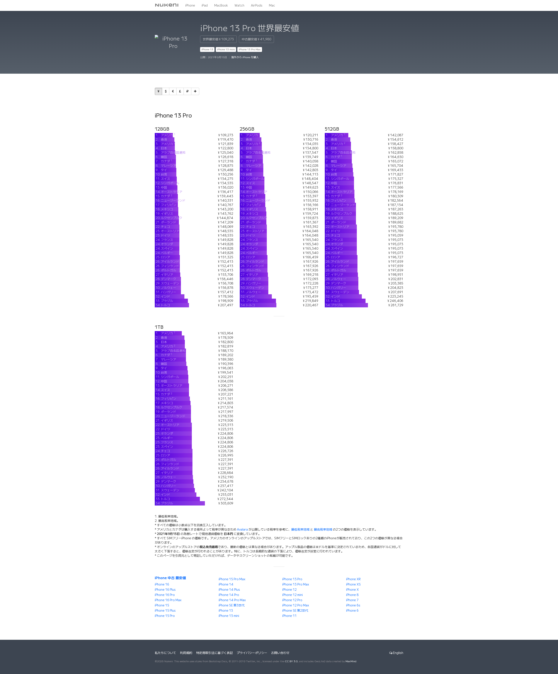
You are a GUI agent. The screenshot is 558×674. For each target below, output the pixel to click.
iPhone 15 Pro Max (232, 579)
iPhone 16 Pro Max (168, 600)
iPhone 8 (352, 595)
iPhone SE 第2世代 (295, 611)
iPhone (190, 5)
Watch (239, 5)
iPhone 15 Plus (165, 611)
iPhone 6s (353, 605)
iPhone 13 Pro (292, 579)
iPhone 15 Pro (165, 616)
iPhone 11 (289, 616)
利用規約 (186, 653)
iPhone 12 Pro (292, 600)
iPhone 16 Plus (165, 590)
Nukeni (167, 5)
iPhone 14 (226, 584)
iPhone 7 (352, 600)
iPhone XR (353, 579)
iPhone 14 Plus (229, 590)
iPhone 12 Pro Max (295, 605)
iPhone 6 (352, 611)
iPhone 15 (162, 605)
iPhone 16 (162, 584)
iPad (205, 5)
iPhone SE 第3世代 (232, 605)
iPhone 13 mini (226, 49)
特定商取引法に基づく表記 (214, 653)
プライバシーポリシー (252, 653)
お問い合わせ (280, 653)
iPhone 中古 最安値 (170, 578)
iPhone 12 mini (292, 595)
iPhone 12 (289, 590)
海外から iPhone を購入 (245, 57)
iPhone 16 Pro (165, 595)
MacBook (221, 5)
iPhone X (352, 590)
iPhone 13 (207, 49)
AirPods (256, 5)
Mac (272, 5)
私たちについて (165, 653)
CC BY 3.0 (291, 661)
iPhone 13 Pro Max (250, 49)
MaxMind (350, 661)
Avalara (242, 529)
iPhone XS (353, 584)
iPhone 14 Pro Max (232, 600)
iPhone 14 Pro (229, 595)
